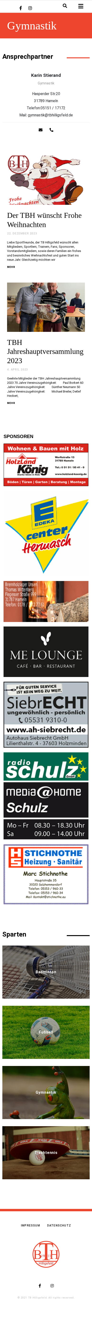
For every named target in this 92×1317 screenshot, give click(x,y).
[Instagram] (30, 8)
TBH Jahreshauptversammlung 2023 (45, 351)
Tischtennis (46, 1152)
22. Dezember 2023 (22, 233)
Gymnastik (46, 1092)
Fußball (46, 1032)
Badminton (46, 972)
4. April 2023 (17, 369)
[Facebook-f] (20, 8)
